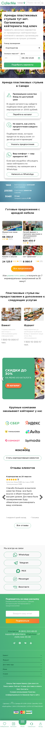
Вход (40, 726)
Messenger (24, 579)
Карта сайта (34, 695)
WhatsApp (24, 555)
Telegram (23, 563)
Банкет (5, 655)
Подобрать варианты (22, 65)
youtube (31, 643)
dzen (20, 643)
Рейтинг (17, 686)
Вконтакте (24, 587)
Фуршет (6, 660)
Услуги (5, 674)
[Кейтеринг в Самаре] (8, 3)
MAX (24, 571)
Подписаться (22, 621)
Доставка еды (8, 664)
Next (42, 378)
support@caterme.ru (15, 634)
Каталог (13, 726)
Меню (22, 726)
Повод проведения (12, 43)
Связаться (31, 726)
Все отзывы (22, 525)
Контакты (24, 689)
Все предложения (22, 268)
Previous (2, 378)
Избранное (4, 726)
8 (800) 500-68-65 (28, 631)
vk (25, 643)
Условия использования (19, 692)
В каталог (12, 386)
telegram (14, 643)
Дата (23, 53)
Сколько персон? (11, 53)
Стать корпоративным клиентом (22, 458)
